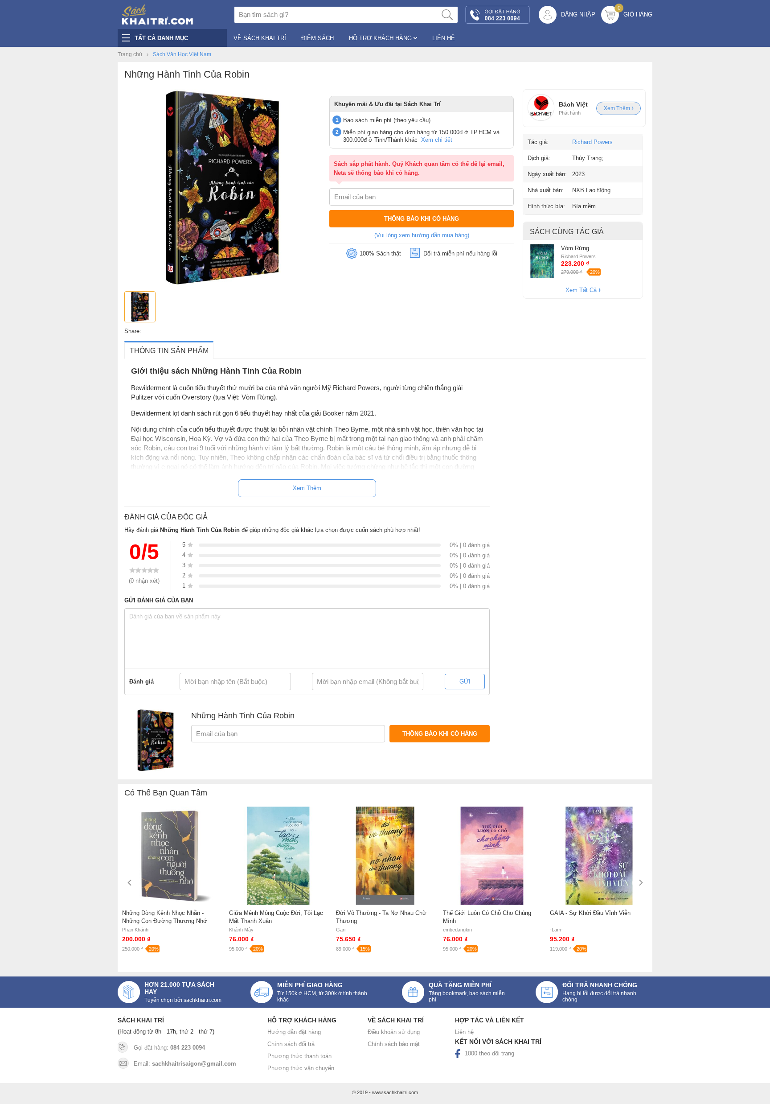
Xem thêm (617, 108)
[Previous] (130, 882)
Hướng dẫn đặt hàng (294, 1032)
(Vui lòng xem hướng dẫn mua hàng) (421, 235)
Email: (185, 1063)
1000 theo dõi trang (489, 1053)
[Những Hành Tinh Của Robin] (222, 283)
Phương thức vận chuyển (300, 1068)
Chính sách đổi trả (291, 1044)
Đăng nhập (578, 14)
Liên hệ (464, 1032)
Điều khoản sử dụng (394, 1032)
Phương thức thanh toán (299, 1056)
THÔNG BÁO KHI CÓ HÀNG (421, 218)
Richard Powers (592, 142)
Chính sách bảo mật (394, 1044)
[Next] (640, 882)
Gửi (465, 681)
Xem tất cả (581, 290)
